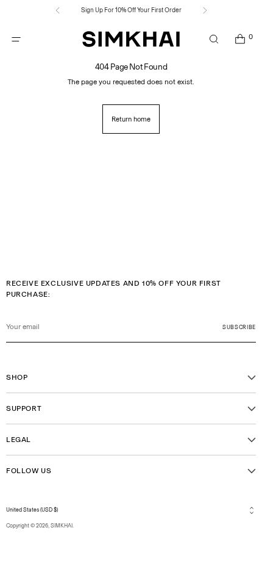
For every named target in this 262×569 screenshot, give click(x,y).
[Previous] (57, 10)
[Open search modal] (213, 39)
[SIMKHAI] (131, 39)
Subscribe (239, 327)
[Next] (204, 10)
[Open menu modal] (16, 39)
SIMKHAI (62, 526)
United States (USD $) (32, 510)
